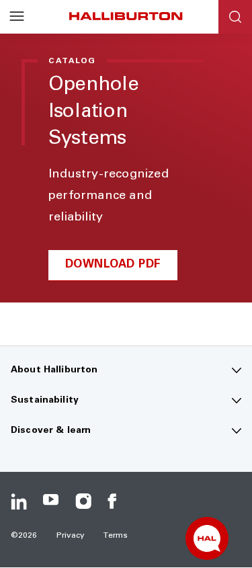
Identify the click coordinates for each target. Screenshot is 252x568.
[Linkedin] (18, 501)
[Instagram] (83, 501)
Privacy (70, 536)
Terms (115, 536)
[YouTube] (51, 501)
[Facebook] (115, 501)
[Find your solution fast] (206, 538)
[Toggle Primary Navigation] (17, 17)
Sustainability (45, 400)
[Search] (235, 17)
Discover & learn (51, 431)
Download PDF (113, 265)
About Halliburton (54, 370)
